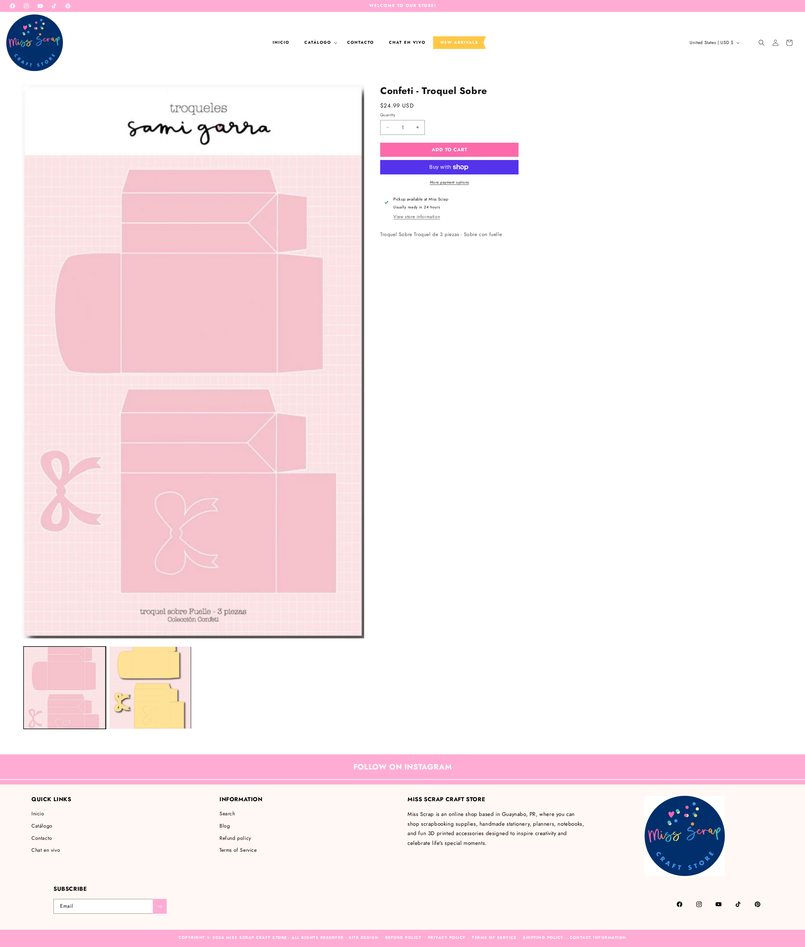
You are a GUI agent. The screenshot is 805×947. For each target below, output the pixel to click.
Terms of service (494, 937)
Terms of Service (238, 850)
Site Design (364, 937)
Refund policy (235, 838)
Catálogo (42, 825)
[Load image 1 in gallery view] (65, 688)
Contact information (598, 937)
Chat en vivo (45, 850)
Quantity (387, 115)
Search (227, 814)
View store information (416, 216)
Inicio (37, 814)
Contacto (41, 838)
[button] (318, 42)
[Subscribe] (160, 906)
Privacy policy (447, 937)
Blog (224, 825)
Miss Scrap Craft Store (256, 937)
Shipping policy (543, 937)
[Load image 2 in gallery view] (150, 688)
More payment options (449, 182)
